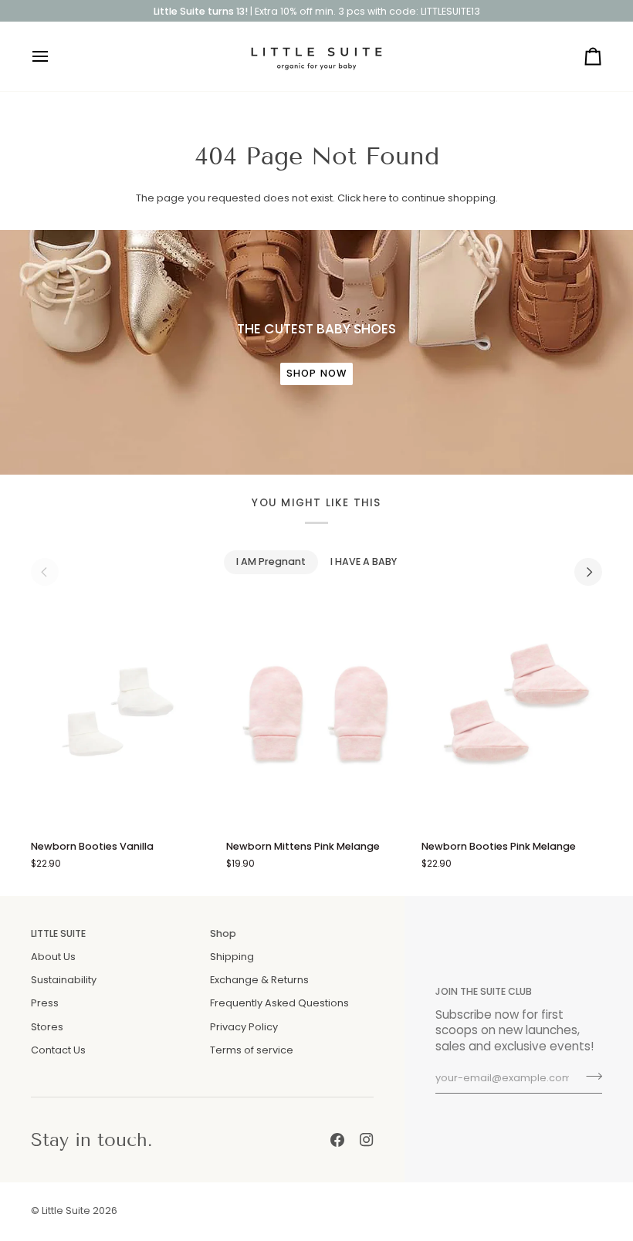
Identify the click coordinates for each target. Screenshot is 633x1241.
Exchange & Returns (259, 979)
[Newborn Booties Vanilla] (121, 714)
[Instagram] (367, 1140)
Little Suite (66, 1210)
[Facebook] (337, 1140)
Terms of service (251, 1050)
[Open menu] (54, 56)
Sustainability (63, 979)
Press (45, 1002)
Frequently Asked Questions (279, 1002)
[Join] (589, 1076)
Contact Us (58, 1050)
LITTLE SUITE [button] (58, 933)
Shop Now (316, 373)
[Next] (588, 572)
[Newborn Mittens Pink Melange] (316, 714)
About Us (53, 956)
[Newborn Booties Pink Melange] (511, 714)
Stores (47, 1026)
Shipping (232, 956)
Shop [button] (223, 933)
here (375, 198)
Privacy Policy (244, 1026)
